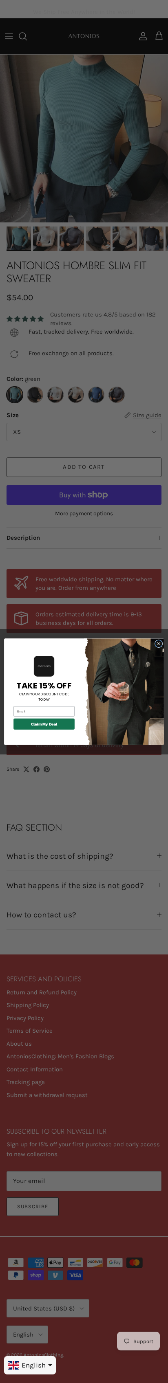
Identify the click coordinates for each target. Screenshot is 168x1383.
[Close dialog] (158, 643)
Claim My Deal (44, 724)
